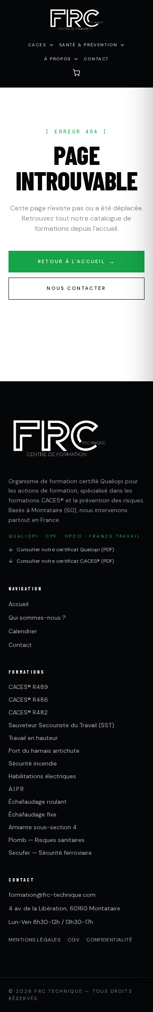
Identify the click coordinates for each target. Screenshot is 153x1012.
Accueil (18, 604)
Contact (20, 645)
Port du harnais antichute (43, 750)
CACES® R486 (28, 699)
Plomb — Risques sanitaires (46, 840)
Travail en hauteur (33, 738)
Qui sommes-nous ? (37, 617)
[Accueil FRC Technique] (76, 20)
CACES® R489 (28, 687)
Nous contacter (76, 288)
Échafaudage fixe (32, 814)
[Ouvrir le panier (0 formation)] (76, 72)
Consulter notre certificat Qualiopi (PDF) (61, 549)
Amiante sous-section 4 (42, 827)
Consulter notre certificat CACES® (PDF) (61, 561)
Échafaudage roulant (37, 801)
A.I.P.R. (16, 789)
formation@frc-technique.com (52, 895)
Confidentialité (109, 939)
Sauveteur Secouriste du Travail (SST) (61, 725)
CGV (74, 939)
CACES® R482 (28, 712)
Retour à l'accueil (77, 261)
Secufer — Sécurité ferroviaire (50, 852)
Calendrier (22, 631)
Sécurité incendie (32, 763)
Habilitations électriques (42, 776)
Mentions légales (34, 939)
